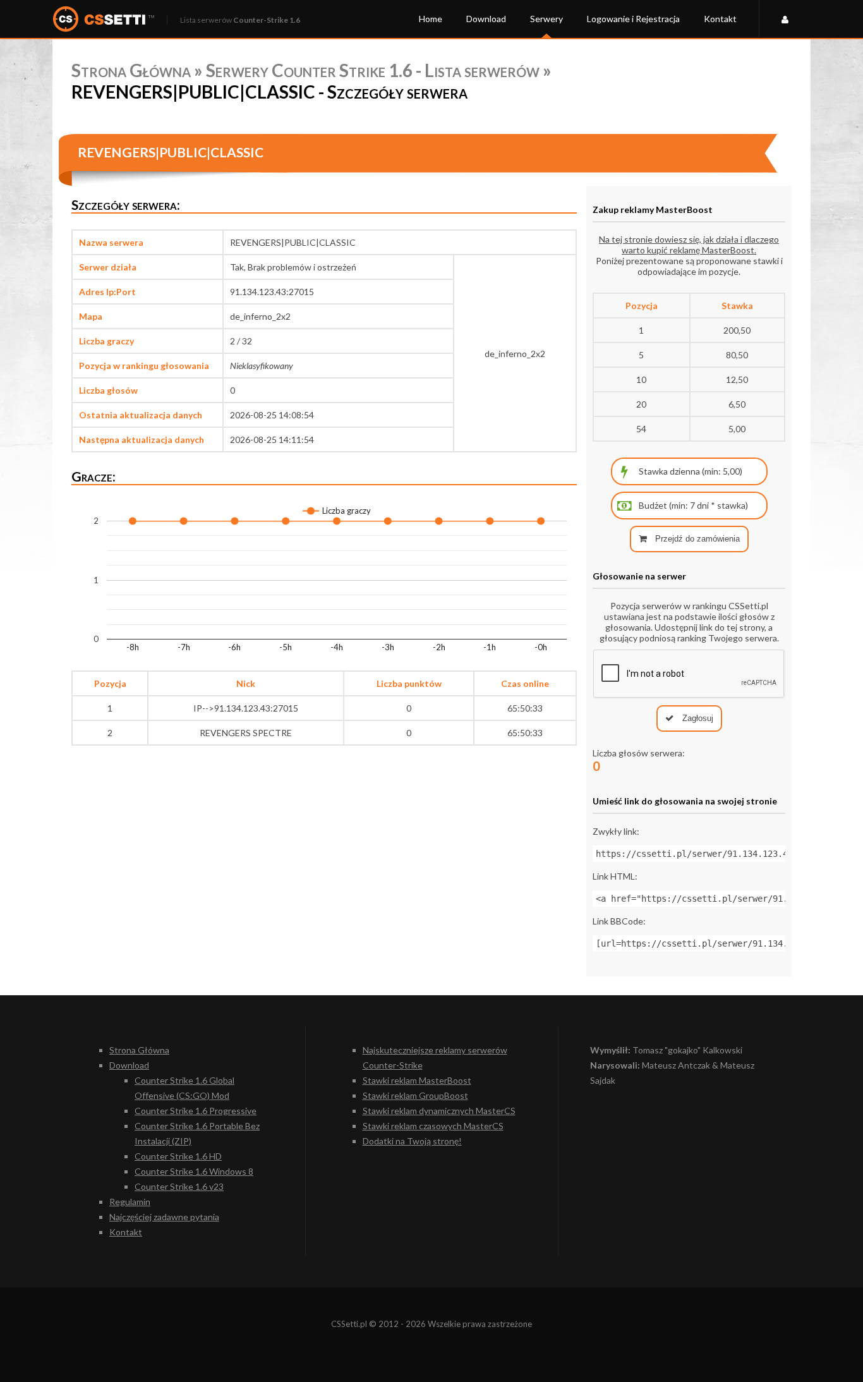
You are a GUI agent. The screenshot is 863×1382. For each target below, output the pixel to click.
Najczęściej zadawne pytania (164, 1216)
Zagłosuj (696, 718)
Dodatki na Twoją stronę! (412, 1141)
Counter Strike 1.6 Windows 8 (194, 1171)
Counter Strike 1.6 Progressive (195, 1110)
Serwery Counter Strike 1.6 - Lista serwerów (373, 70)
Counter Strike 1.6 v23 (179, 1186)
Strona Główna (131, 70)
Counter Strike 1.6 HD (178, 1156)
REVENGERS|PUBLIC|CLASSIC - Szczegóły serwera (269, 91)
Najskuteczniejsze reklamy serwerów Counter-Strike (435, 1057)
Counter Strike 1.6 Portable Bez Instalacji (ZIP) (197, 1133)
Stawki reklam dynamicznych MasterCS (439, 1110)
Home (430, 18)
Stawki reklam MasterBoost (417, 1080)
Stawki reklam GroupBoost (415, 1095)
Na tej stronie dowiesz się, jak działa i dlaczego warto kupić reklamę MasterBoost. (689, 244)
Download (486, 18)
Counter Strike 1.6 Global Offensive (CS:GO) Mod (184, 1088)
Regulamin (129, 1201)
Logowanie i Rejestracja (633, 18)
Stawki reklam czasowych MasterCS (433, 1125)
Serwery (546, 18)
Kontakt (720, 18)
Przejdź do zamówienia (696, 538)
